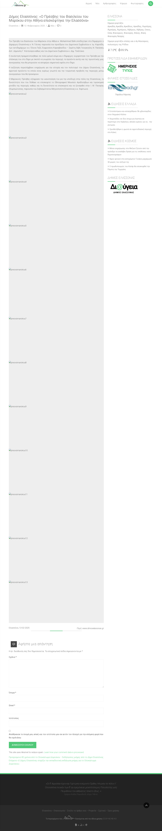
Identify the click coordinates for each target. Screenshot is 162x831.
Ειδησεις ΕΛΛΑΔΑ (123, 104)
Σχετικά (101, 810)
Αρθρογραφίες (109, 3)
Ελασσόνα (14, 26)
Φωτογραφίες (137, 3)
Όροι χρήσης (113, 810)
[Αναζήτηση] (150, 3)
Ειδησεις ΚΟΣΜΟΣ (123, 141)
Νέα (97, 3)
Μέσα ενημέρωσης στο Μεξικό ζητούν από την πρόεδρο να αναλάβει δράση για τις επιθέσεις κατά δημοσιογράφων (129, 151)
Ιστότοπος (14, 718)
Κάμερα (123, 3)
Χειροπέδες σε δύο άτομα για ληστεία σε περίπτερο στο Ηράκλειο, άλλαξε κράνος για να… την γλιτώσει (130, 122)
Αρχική (89, 3)
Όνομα (12, 692)
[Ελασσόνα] (20, 3)
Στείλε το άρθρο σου (76, 810)
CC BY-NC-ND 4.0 (109, 819)
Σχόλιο (13, 657)
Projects (92, 810)
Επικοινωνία (59, 810)
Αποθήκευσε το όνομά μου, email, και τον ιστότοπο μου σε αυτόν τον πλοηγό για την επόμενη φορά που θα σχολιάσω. (56, 736)
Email (12, 705)
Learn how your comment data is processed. (64, 752)
